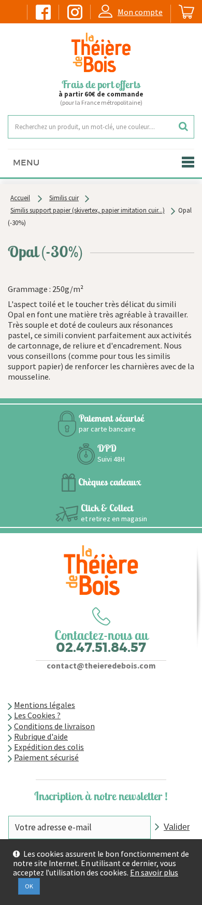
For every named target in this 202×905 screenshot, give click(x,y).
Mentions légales (44, 705)
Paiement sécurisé (46, 757)
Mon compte (140, 12)
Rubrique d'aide (41, 736)
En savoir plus (154, 873)
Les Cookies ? (37, 715)
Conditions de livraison (54, 726)
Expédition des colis (49, 747)
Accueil (20, 197)
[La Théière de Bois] (101, 52)
